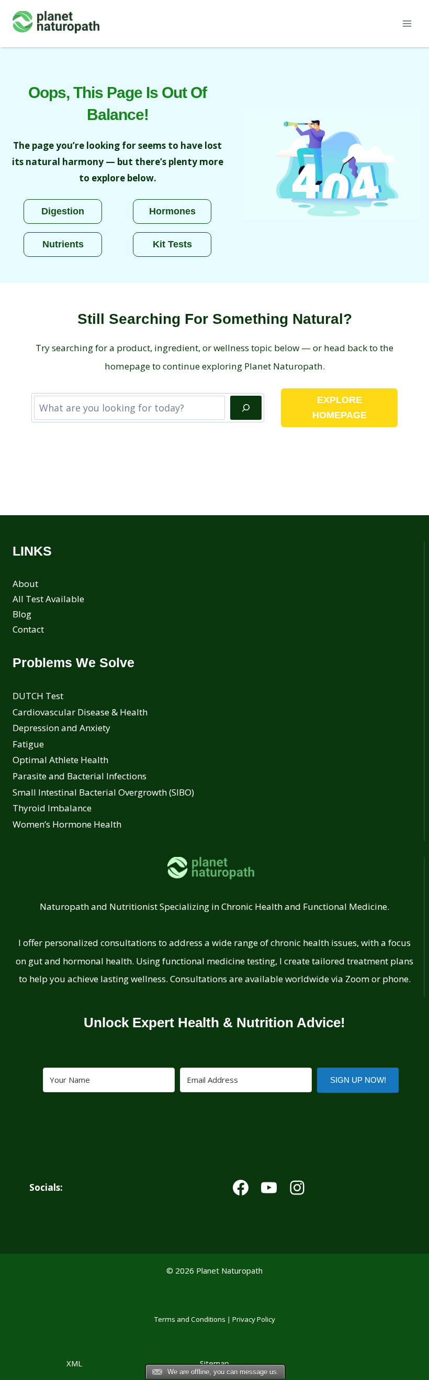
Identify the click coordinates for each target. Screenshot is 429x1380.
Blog (22, 614)
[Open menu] (406, 23)
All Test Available (48, 599)
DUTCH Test (38, 696)
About (25, 584)
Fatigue (28, 744)
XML (74, 1363)
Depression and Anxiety (61, 728)
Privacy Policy (253, 1319)
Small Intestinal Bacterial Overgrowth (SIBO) (103, 792)
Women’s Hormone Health (67, 824)
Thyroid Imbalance (52, 808)
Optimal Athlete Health (60, 760)
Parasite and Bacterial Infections (79, 776)
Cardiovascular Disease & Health (80, 712)
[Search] (246, 407)
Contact (28, 629)
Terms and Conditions (189, 1319)
